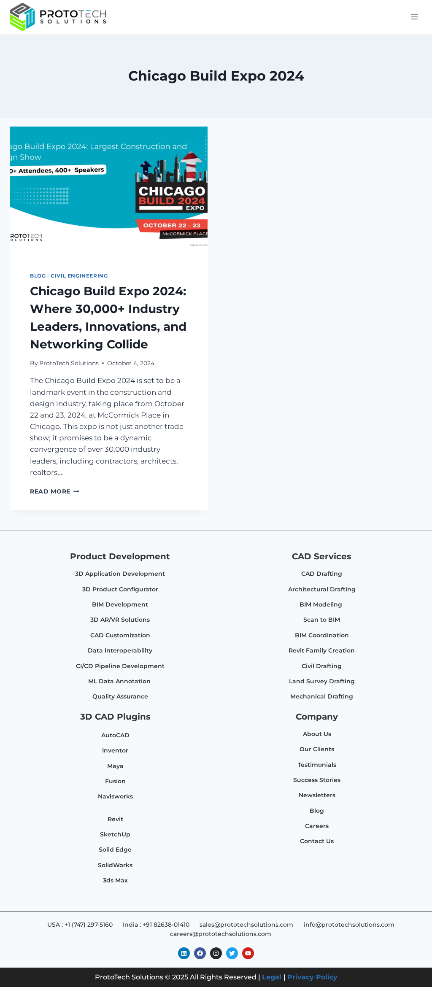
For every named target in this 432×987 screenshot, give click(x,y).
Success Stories (316, 780)
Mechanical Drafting (321, 696)
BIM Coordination (322, 635)
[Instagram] (216, 953)
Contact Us (317, 841)
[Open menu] (414, 16)
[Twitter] (232, 953)
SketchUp (115, 834)
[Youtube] (248, 953)
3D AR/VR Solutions (120, 619)
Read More (54, 491)
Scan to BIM (321, 619)
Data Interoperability (120, 650)
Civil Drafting (322, 666)
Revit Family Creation (322, 650)
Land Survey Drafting (322, 681)
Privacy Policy (312, 977)
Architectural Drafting (322, 589)
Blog (38, 275)
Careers (317, 826)
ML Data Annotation (120, 681)
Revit (115, 819)
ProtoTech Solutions (69, 363)
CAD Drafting (321, 573)
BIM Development (120, 604)
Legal (271, 977)
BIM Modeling (322, 604)
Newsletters (317, 795)
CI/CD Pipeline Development (120, 666)
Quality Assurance (120, 696)
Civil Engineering (79, 275)
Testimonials (317, 765)
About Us (317, 734)
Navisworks (115, 796)
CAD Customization (120, 635)
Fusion (115, 781)
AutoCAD (115, 735)
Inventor (115, 750)
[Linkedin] (184, 953)
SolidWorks (115, 865)
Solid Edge (115, 849)
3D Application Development (120, 573)
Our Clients (317, 749)
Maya (115, 766)
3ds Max (115, 880)
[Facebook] (200, 953)
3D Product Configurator (120, 589)
